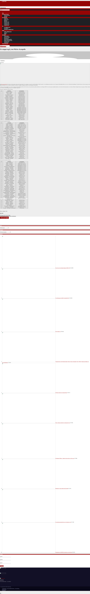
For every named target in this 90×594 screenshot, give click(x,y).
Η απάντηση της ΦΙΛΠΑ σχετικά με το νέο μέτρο (63, 552)
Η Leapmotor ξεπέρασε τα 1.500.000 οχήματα (7, 221)
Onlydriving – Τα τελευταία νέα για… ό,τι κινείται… (11, 588)
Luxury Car (6, 22)
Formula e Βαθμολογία (8, 29)
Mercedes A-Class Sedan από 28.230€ (61, 488)
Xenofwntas (3, 60)
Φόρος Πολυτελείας (8, 40)
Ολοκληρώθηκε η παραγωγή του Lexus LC (7, 220)
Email (1, 562)
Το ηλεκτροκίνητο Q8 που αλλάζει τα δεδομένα (8, 216)
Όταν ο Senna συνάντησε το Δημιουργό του (62, 422)
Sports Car (6, 19)
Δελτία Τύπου (7, 37)
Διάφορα (4, 34)
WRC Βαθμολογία (8, 31)
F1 (2, 26)
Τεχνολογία (6, 38)
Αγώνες (5, 32)
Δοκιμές (5, 16)
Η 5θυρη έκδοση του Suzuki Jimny (61, 392)
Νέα (3, 13)
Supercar (6, 18)
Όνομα (1, 556)
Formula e (6, 28)
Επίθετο (1, 559)
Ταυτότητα (6, 42)
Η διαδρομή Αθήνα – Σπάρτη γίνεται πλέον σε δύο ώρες (64, 458)
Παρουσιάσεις (7, 15)
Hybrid (5, 20)
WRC (3, 30)
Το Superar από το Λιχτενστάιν (5, 215)
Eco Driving (4, 17)
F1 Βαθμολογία (7, 27)
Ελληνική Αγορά (5, 14)
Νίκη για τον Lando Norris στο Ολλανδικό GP (7, 223)
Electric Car (6, 21)
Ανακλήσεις (6, 36)
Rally (5, 33)
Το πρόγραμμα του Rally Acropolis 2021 (62, 298)
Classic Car (6, 25)
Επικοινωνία (6, 41)
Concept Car (6, 24)
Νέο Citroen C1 (58, 331)
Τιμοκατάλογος (5, 43)
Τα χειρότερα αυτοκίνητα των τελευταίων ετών (63, 522)
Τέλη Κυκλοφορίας (8, 39)
